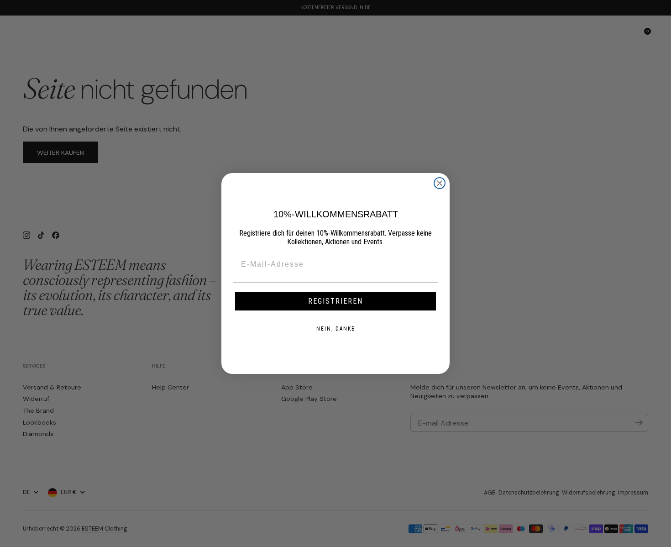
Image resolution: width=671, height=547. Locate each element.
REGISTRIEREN (335, 301)
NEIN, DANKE (335, 329)
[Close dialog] (439, 183)
